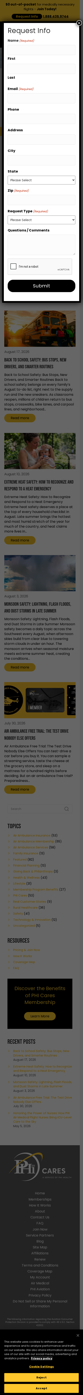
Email (20, 88)
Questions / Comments (28, 230)
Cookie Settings (41, 1367)
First (11, 58)
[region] (41, 1362)
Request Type (28, 211)
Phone (13, 109)
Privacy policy (41, 1358)
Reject (41, 1377)
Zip (18, 190)
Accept (41, 1388)
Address (15, 130)
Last (11, 77)
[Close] (78, 1335)
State (13, 171)
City (11, 150)
